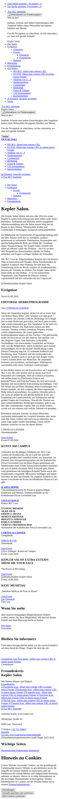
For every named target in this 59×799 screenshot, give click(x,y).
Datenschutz (22, 750)
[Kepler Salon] (1, 179)
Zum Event (6, 548)
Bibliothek (18, 87)
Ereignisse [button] (12, 187)
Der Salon (12, 185)
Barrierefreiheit (20, 96)
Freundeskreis (14, 201)
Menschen (12, 198)
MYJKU (29, 71)
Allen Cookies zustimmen (13, 796)
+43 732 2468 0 (18, 729)
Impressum (34, 750)
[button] (12, 44)
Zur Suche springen (24, 6)
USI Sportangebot (22, 93)
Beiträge (17, 196)
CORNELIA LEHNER (17, 308)
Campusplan (19, 85)
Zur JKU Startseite (16, 11)
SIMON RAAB (9, 540)
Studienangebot (20, 82)
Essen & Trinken (21, 90)
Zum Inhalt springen (24, 3)
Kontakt (5, 732)
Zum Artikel (7, 437)
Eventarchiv (25, 193)
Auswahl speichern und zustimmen (17, 793)
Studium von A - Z (22, 79)
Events (16, 190)
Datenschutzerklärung (19, 784)
